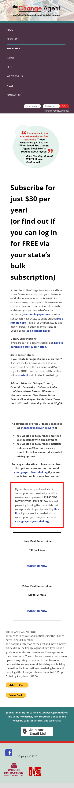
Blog (10, 67)
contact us (24, 375)
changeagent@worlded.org (37, 427)
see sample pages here (36, 314)
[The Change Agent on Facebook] (9, 756)
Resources (13, 39)
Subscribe (13, 48)
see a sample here (38, 330)
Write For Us (15, 76)
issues (10, 57)
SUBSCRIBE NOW (37, 566)
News (10, 85)
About (11, 29)
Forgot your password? (56, 111)
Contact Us (14, 95)
